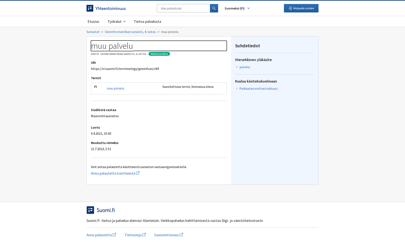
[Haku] (214, 8)
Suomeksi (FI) (234, 8)
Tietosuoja (135, 235)
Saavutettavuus (168, 235)
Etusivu (93, 21)
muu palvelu (115, 88)
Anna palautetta (101, 235)
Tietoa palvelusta (147, 21)
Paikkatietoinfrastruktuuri (258, 88)
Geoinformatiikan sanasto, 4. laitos (130, 32)
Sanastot (93, 32)
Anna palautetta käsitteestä (136, 173)
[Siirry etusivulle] (119, 8)
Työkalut (115, 21)
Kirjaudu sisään (303, 8)
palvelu (244, 67)
